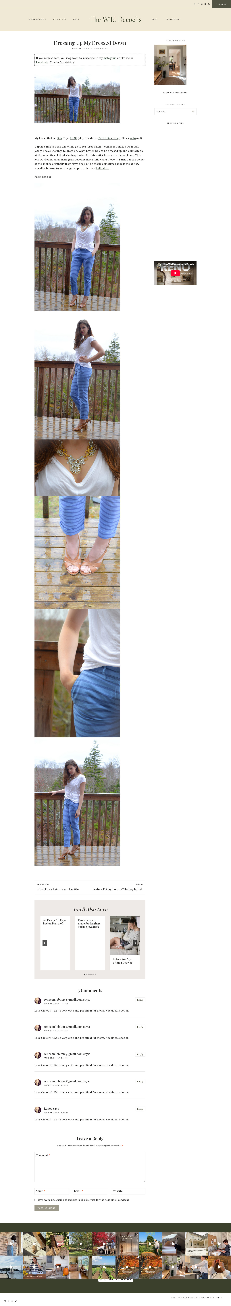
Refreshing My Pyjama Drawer (122, 960)
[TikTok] (16, 1301)
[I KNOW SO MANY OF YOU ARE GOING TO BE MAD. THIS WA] (34, 1244)
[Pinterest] (201, 4)
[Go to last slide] (45, 943)
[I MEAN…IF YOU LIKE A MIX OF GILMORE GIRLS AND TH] (104, 1244)
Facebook (42, 62)
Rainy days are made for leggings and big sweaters (89, 923)
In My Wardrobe (99, 49)
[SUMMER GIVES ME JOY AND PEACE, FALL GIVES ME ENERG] (150, 1267)
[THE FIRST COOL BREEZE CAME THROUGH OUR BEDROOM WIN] (173, 1244)
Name (40, 1191)
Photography (173, 19)
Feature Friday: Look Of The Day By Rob (118, 887)
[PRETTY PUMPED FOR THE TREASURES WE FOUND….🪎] (57, 1244)
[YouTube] (205, 4)
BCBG (73, 138)
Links (76, 19)
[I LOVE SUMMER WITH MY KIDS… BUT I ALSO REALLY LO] (104, 1267)
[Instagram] (194, 4)
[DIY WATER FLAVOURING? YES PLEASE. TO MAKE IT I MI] (34, 1267)
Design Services (37, 19)
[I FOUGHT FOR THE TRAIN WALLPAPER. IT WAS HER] (11, 1244)
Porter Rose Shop (109, 138)
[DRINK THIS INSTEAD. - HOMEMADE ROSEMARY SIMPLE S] (196, 1267)
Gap (59, 138)
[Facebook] (198, 4)
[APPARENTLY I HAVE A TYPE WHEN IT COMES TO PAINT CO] (196, 1244)
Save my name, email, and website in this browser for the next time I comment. (83, 1199)
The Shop (221, 4)
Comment (43, 1155)
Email (78, 1191)
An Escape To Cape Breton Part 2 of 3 (54, 921)
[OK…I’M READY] (57, 1267)
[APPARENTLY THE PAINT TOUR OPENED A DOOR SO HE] (127, 1244)
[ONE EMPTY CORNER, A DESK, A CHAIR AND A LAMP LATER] (219, 1244)
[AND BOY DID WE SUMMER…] (11, 1267)
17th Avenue (216, 1298)
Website (117, 1191)
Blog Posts (59, 19)
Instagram (109, 58)
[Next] (135, 943)
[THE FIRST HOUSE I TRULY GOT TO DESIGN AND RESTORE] (173, 1267)
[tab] (84, 974)
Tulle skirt (102, 168)
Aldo (133, 138)
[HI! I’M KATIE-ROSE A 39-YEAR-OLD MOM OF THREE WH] (150, 1244)
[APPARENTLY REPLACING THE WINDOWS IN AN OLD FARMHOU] (80, 1267)
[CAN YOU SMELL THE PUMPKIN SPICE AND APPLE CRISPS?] (80, 1244)
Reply (140, 999)
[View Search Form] (209, 4)
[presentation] (125, 935)
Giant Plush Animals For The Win (58, 887)
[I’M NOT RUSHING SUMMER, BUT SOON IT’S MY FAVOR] (127, 1267)
